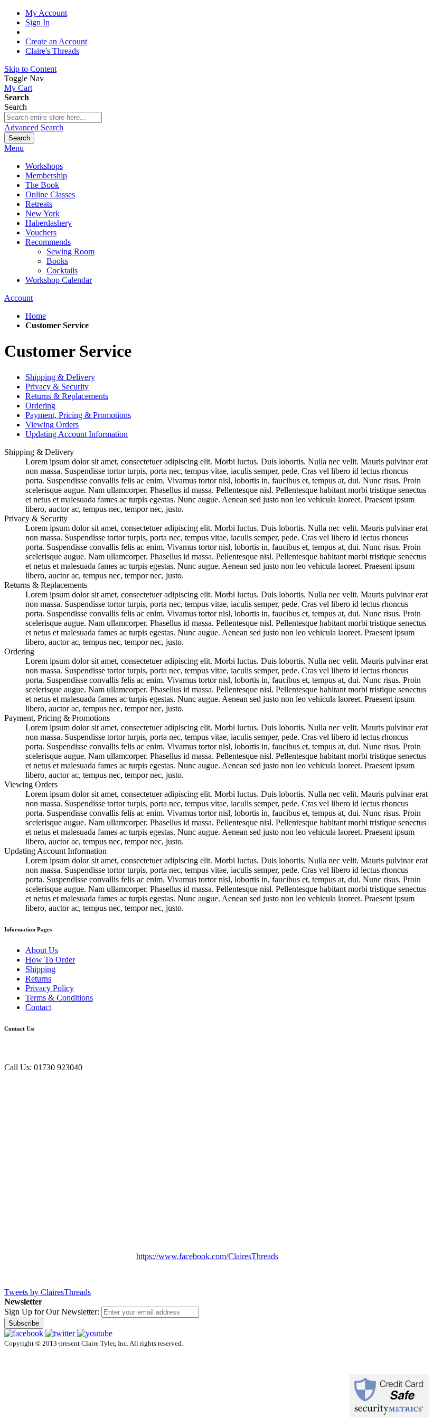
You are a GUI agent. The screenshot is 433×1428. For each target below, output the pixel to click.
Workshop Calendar (58, 279)
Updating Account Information (76, 434)
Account (18, 297)
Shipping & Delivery (60, 377)
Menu (14, 148)
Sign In (37, 22)
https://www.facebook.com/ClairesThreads (207, 1256)
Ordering (40, 405)
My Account (46, 12)
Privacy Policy (49, 988)
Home (35, 315)
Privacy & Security (57, 386)
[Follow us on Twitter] (61, 1333)
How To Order (50, 959)
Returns (38, 978)
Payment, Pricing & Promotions (78, 415)
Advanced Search (33, 127)
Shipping (40, 969)
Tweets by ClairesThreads (47, 1292)
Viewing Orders (52, 424)
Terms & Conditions (59, 997)
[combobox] (53, 117)
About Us (41, 950)
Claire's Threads (52, 50)
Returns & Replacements (66, 396)
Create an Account (56, 41)
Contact (38, 1007)
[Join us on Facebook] (24, 1333)
